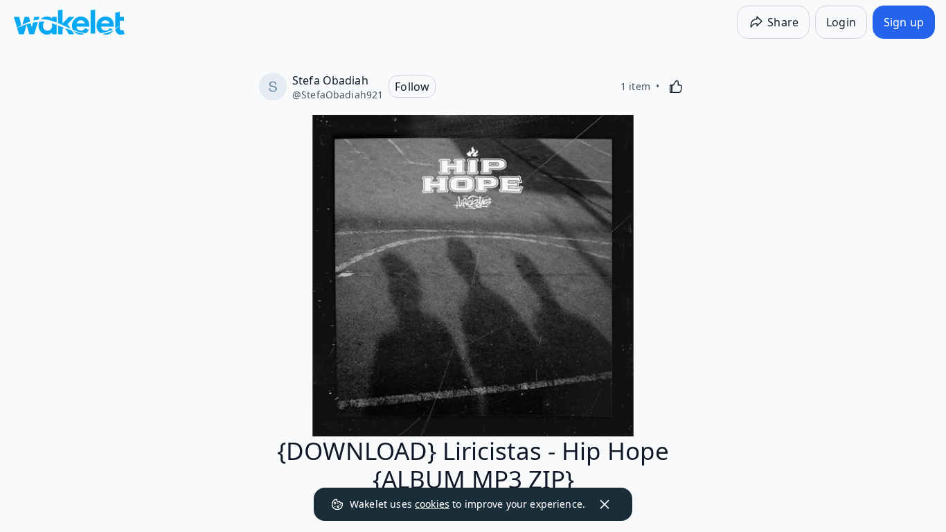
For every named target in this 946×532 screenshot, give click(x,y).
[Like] (676, 87)
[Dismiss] (605, 504)
